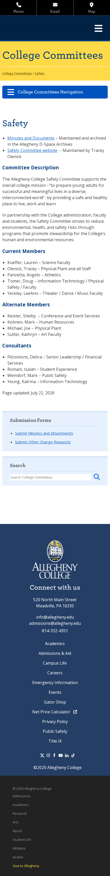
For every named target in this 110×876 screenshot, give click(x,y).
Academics (55, 643)
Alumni (18, 857)
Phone (18, 11)
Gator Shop (55, 702)
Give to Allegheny (26, 865)
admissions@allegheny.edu (55, 623)
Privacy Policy (55, 721)
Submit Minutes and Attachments (44, 433)
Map (91, 11)
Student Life (22, 839)
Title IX (55, 741)
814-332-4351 (55, 631)
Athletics (19, 848)
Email (55, 11)
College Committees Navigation (50, 92)
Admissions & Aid (55, 653)
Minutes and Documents (30, 138)
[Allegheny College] (39, 28)
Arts (16, 822)
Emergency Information (55, 682)
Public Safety (55, 731)
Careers (54, 673)
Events (55, 692)
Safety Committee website (32, 150)
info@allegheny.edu (55, 617)
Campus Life (55, 663)
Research (20, 813)
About (17, 831)
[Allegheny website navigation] (98, 28)
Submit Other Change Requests (43, 441)
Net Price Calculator (51, 712)
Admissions (21, 796)
